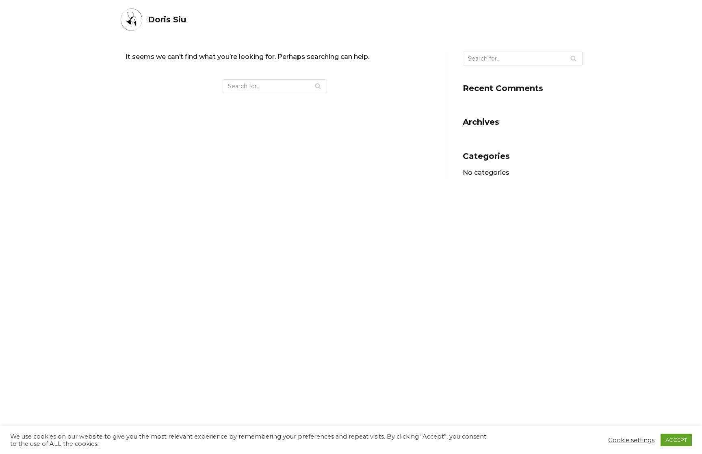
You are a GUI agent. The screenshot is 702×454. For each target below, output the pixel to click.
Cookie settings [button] (631, 440)
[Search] (318, 86)
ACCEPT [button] (676, 440)
